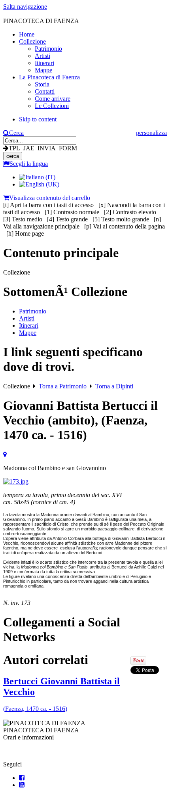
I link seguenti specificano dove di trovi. (73, 359)
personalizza (151, 132)
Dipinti (114, 386)
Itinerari (28, 325)
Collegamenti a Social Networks (61, 629)
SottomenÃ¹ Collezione (65, 291)
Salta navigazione (25, 6)
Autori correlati (45, 660)
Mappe (27, 332)
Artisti (26, 318)
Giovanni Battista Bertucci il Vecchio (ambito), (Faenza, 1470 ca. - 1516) (80, 420)
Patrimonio (32, 311)
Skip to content (38, 119)
